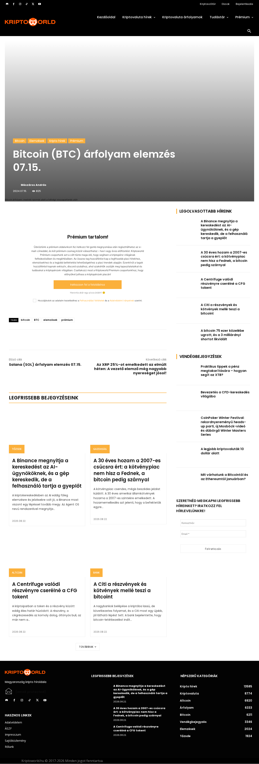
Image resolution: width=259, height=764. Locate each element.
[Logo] (43, 22)
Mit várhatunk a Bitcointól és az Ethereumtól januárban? (224, 476)
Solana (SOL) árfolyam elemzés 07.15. (45, 364)
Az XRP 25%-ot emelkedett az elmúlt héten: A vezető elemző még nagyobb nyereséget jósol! (130, 369)
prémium (67, 320)
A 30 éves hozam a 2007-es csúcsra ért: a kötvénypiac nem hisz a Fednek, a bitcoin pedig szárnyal (127, 470)
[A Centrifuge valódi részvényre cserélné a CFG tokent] (47, 554)
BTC (36, 320)
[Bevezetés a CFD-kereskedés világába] (187, 398)
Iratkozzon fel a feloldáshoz (87, 284)
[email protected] (31, 692)
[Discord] (7, 4)
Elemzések (37, 141)
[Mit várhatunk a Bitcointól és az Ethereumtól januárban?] (187, 480)
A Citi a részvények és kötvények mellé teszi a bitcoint (122, 590)
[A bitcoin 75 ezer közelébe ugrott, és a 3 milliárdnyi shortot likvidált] (187, 336)
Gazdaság (100, 449)
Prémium (76, 141)
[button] (249, 31)
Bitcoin (19, 141)
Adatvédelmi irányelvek (122, 300)
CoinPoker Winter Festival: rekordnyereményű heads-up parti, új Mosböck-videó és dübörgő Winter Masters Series (223, 426)
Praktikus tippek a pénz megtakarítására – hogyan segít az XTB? (223, 370)
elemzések (50, 320)
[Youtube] (39, 4)
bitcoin (25, 320)
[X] (33, 4)
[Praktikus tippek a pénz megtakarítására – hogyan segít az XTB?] (187, 372)
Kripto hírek (57, 141)
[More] (55, 213)
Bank (96, 572)
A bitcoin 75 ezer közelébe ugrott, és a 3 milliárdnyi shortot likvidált (222, 334)
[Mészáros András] (16, 185)
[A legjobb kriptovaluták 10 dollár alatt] (187, 455)
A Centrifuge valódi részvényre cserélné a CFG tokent (44, 590)
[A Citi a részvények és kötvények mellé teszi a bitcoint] (128, 554)
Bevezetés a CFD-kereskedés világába (225, 394)
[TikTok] (26, 4)
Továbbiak (86, 646)
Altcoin (17, 572)
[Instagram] (20, 4)
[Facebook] (13, 4)
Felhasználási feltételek (92, 300)
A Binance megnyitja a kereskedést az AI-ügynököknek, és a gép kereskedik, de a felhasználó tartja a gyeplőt (47, 473)
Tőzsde (16, 449)
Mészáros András (33, 185)
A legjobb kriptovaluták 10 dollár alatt (222, 451)
